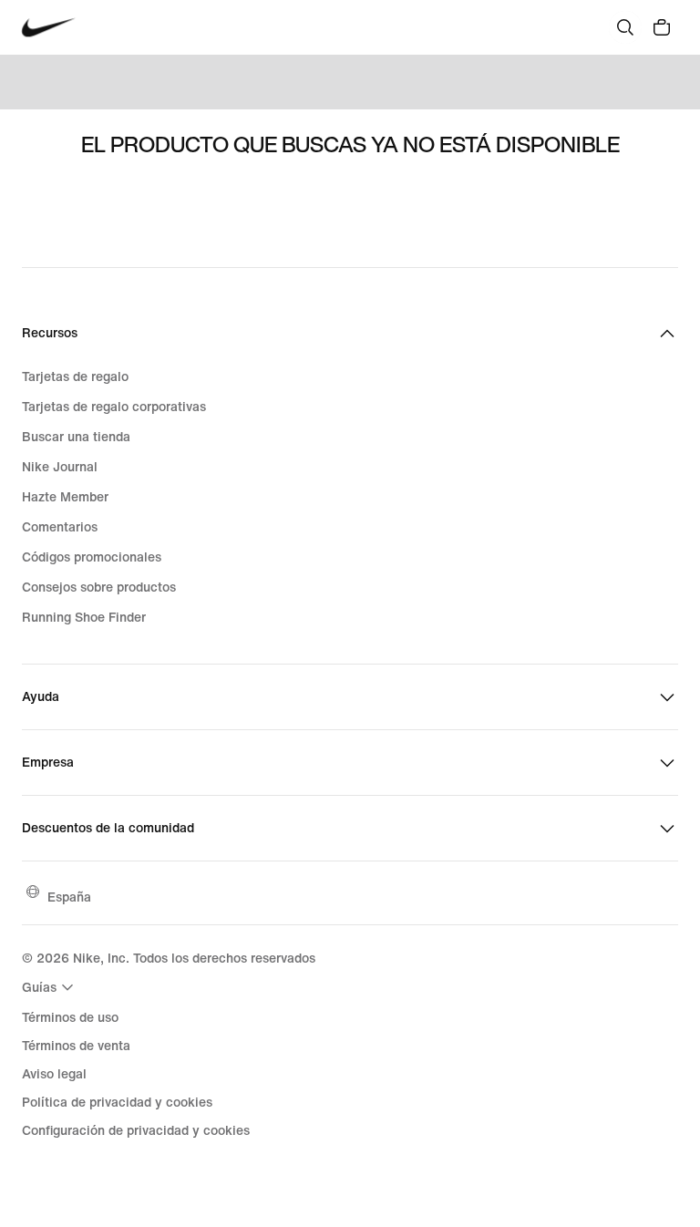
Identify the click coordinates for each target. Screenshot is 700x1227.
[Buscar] (625, 27)
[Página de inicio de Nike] (49, 28)
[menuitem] (50, 987)
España (69, 896)
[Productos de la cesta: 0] (661, 27)
